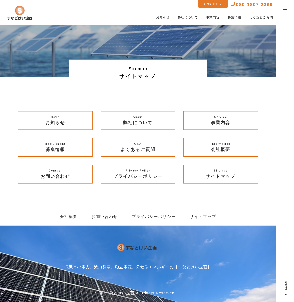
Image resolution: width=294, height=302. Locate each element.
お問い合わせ (213, 3)
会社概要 (68, 216)
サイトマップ (203, 216)
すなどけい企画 (119, 293)
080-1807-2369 (254, 4)
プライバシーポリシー (154, 216)
